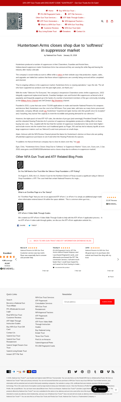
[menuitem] (49, 10)
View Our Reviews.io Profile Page (82, 386)
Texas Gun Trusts (42, 336)
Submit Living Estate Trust (16, 351)
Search (9, 300)
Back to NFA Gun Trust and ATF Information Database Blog (62, 241)
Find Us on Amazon (43, 339)
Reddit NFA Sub (84, 378)
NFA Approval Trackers (44, 312)
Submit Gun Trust (13, 336)
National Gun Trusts (18, 378)
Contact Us (10, 333)
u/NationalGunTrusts (98, 378)
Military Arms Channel (29, 101)
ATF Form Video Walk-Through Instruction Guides (44, 324)
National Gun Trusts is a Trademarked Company (78, 396)
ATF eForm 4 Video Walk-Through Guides (34, 213)
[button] (16, 259)
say (45, 111)
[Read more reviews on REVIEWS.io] (7, 269)
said (78, 142)
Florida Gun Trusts (56, 396)
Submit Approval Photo (44, 343)
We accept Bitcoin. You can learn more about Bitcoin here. (30, 388)
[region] (67, 259)
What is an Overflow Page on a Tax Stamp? (35, 192)
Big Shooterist (57, 101)
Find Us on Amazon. (55, 388)
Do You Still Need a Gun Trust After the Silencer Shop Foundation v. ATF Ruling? (49, 171)
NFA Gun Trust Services (44, 297)
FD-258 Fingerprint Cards (45, 346)
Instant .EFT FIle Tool (14, 354)
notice (60, 75)
